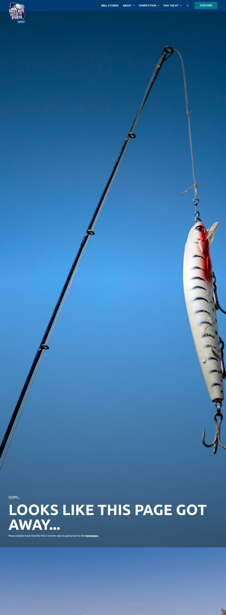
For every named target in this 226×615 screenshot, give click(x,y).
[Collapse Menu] (134, 5)
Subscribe (206, 5)
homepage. (92, 535)
